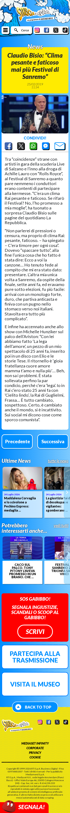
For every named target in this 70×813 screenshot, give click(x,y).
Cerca (25, 30)
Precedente (17, 441)
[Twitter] (55, 30)
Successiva (52, 441)
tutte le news (58, 461)
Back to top (38, 707)
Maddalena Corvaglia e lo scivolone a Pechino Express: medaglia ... (20, 504)
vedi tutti (61, 525)
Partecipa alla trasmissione (35, 657)
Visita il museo (35, 684)
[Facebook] (46, 30)
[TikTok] (65, 30)
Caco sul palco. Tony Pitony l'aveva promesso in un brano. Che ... (22, 571)
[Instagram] (37, 30)
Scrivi (35, 631)
